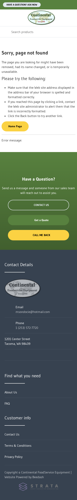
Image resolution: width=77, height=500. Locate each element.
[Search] (5, 31)
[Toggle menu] (5, 17)
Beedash (38, 477)
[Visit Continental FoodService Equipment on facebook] (6, 355)
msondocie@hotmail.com (33, 312)
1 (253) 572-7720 (27, 328)
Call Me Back (41, 235)
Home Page (15, 126)
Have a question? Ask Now (22, 4)
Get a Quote (41, 220)
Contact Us (41, 205)
